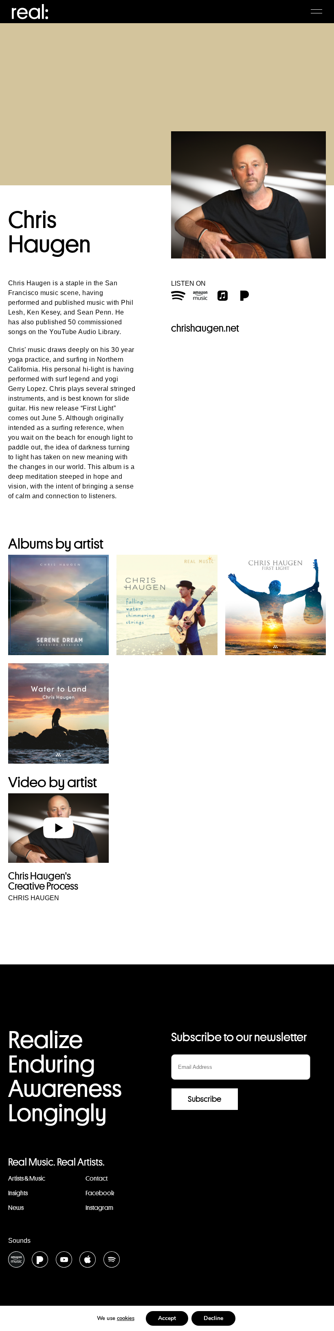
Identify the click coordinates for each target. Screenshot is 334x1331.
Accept (167, 1318)
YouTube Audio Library (84, 331)
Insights (18, 1193)
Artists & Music (26, 1178)
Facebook (100, 1193)
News (16, 1207)
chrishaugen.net (205, 327)
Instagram (99, 1207)
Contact (97, 1178)
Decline (213, 1318)
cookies (125, 1318)
